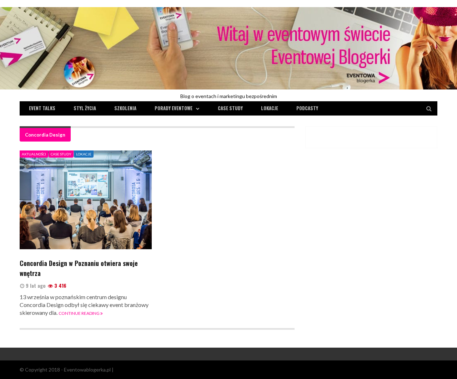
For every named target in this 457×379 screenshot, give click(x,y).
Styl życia (85, 108)
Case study (230, 108)
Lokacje (269, 108)
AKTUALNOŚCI (34, 154)
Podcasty (307, 108)
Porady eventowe (173, 108)
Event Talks (42, 108)
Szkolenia (125, 108)
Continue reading (79, 313)
